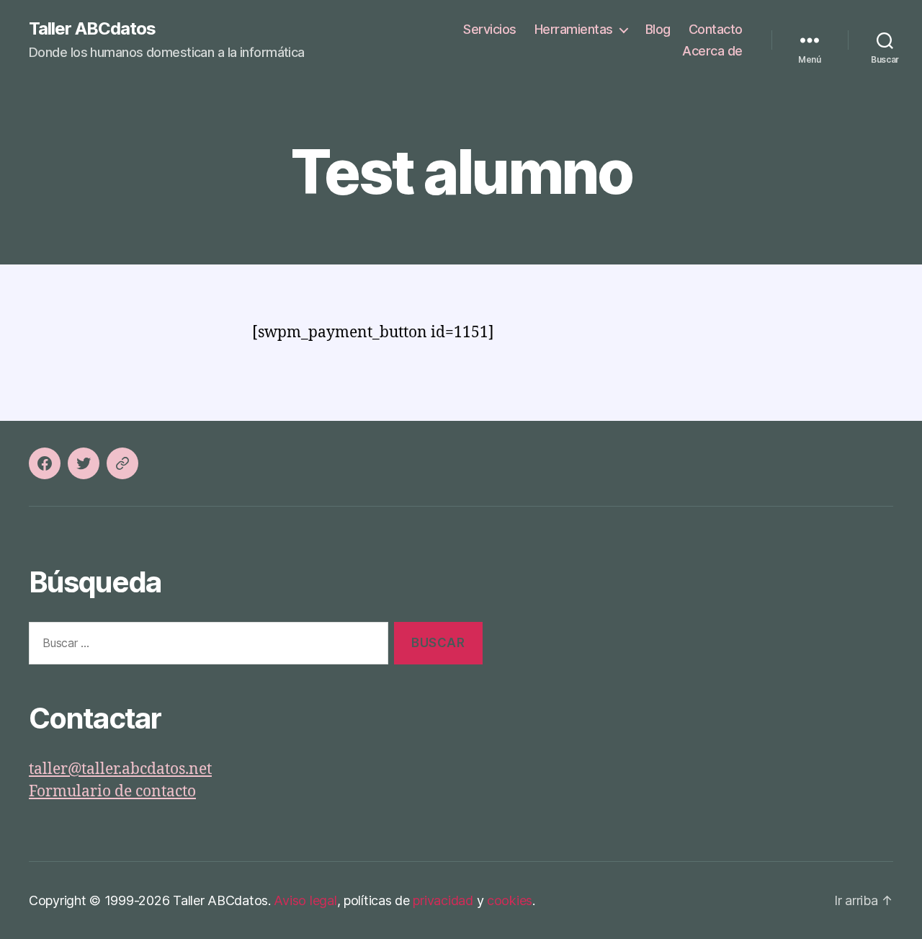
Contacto (716, 29)
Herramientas (573, 29)
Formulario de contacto (112, 791)
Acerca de (712, 50)
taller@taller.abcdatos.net (120, 769)
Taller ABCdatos (92, 28)
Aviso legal (305, 900)
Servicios (489, 29)
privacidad (443, 900)
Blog (658, 29)
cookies (509, 900)
